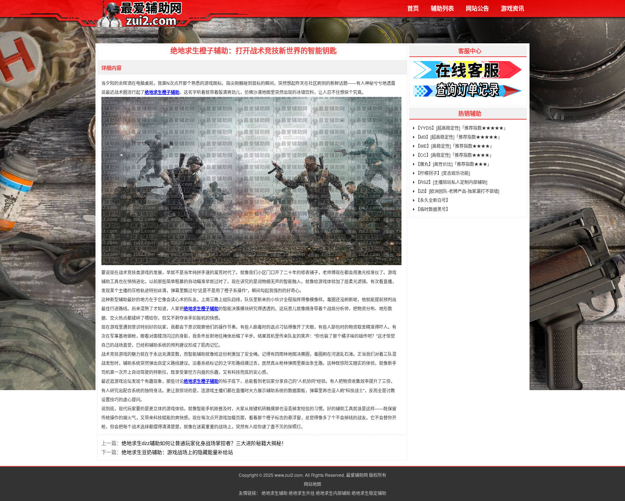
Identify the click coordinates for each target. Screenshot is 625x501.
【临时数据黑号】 (432, 209)
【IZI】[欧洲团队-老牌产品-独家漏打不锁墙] (456, 191)
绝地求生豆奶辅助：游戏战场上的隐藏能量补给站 (177, 451)
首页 (413, 8)
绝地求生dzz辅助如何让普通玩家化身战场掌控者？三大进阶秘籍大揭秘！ (204, 442)
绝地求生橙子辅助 (162, 92)
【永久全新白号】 (432, 200)
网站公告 (477, 8)
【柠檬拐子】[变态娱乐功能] (442, 173)
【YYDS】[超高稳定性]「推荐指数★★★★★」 (461, 128)
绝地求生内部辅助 (333, 493)
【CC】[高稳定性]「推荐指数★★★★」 (454, 155)
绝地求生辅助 (275, 493)
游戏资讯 (512, 8)
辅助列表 (442, 8)
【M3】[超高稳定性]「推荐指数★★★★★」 (458, 137)
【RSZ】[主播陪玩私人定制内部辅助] (450, 182)
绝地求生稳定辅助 (369, 493)
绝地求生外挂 (302, 493)
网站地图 (312, 484)
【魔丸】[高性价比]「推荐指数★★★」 (453, 164)
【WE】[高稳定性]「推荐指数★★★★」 (454, 146)
